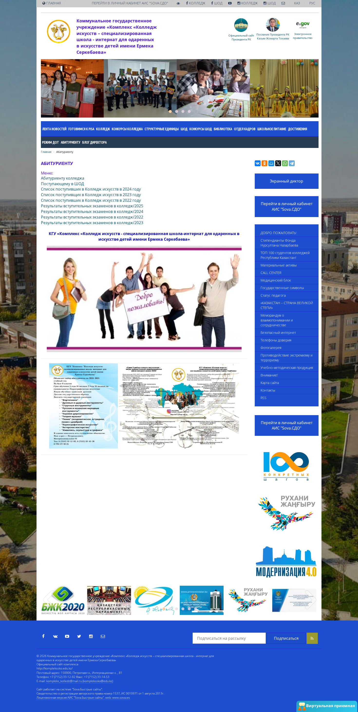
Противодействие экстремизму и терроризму (286, 357)
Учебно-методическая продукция (287, 367)
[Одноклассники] (264, 163)
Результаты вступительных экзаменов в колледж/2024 (92, 211)
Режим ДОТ (50, 142)
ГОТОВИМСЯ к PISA (81, 129)
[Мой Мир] (271, 163)
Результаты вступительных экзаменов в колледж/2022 (92, 217)
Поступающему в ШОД (62, 183)
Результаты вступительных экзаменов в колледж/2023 (92, 222)
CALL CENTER (271, 272)
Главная (46, 152)
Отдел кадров (244, 129)
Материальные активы (279, 265)
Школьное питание (271, 129)
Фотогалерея (271, 347)
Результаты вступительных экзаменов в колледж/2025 (92, 206)
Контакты (268, 390)
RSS (263, 397)
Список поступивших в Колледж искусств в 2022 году (91, 200)
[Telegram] (292, 163)
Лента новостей (54, 129)
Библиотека (223, 129)
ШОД (184, 129)
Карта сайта (270, 382)
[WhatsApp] (285, 163)
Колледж (103, 129)
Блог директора (94, 142)
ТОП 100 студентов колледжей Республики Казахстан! (285, 255)
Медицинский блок (276, 280)
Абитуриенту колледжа (62, 178)
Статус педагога (273, 295)
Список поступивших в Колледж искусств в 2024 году (91, 189)
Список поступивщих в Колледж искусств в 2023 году (91, 194)
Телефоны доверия (276, 340)
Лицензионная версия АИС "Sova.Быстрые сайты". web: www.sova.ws (83, 697)
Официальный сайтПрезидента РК (241, 37)
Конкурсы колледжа (127, 129)
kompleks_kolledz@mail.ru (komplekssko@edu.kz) (79, 681)
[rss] (312, 638)
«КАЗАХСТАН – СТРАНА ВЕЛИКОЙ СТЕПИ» (287, 305)
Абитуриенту (70, 142)
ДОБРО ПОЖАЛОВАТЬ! (278, 232)
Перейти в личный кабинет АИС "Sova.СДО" (286, 206)
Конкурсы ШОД (200, 129)
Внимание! (269, 375)
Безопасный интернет (278, 332)
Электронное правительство (302, 35)
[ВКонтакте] (258, 163)
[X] (278, 163)
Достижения (297, 129)
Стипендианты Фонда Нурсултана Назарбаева (279, 242)
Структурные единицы (162, 129)
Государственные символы (282, 287)
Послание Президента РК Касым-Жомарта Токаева (272, 36)
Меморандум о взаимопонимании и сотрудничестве (277, 320)
